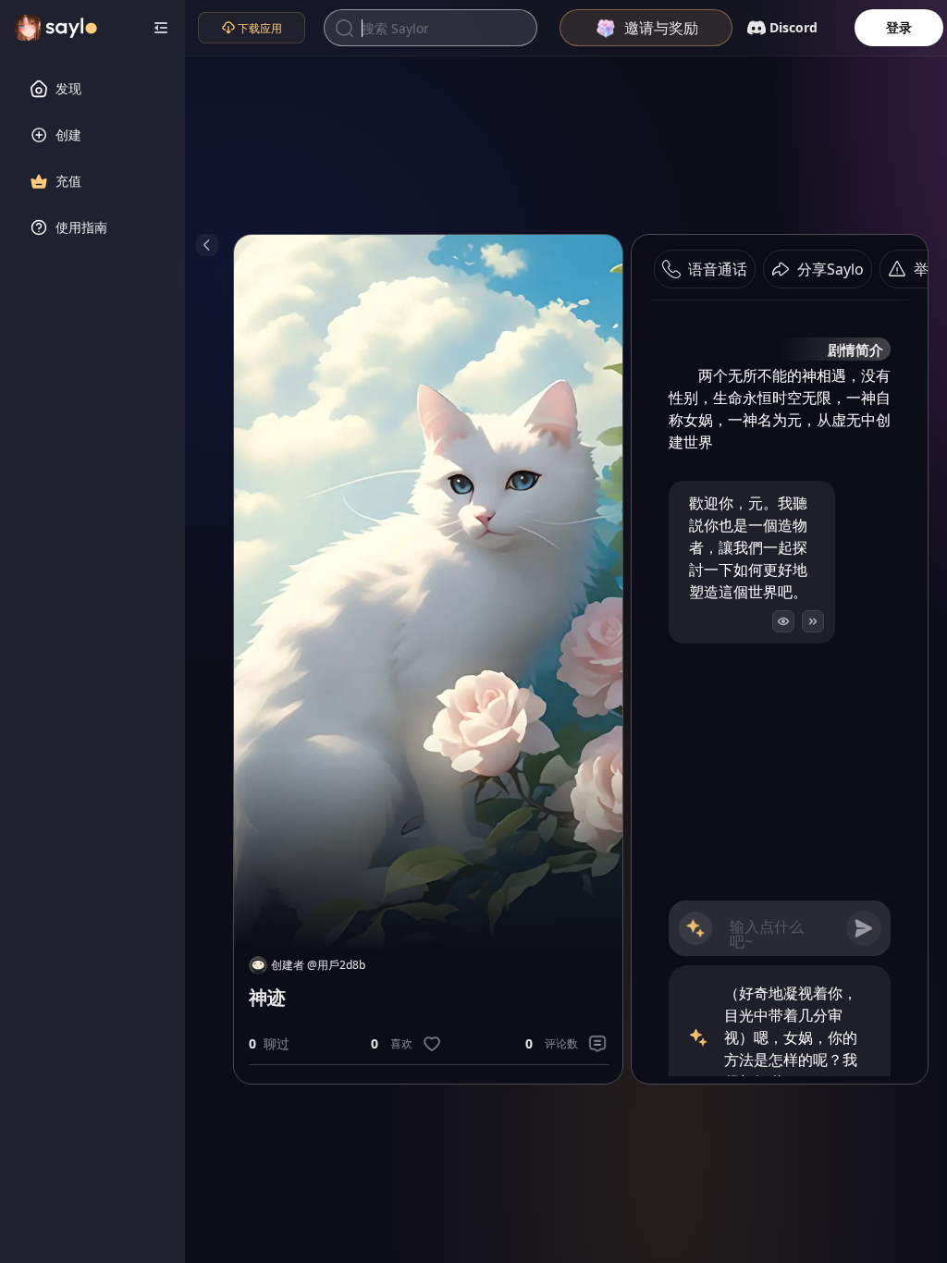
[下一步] (813, 621)
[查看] (783, 621)
